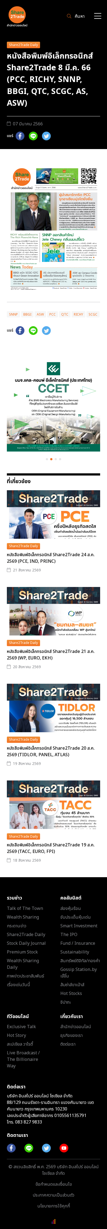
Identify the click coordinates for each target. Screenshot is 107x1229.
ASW (40, 314)
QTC (64, 314)
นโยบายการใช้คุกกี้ (53, 1206)
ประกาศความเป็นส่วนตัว (53, 1195)
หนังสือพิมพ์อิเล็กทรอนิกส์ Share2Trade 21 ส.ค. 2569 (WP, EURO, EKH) (51, 654)
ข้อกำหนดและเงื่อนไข (53, 1184)
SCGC (93, 314)
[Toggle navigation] (98, 16)
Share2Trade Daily (23, 45)
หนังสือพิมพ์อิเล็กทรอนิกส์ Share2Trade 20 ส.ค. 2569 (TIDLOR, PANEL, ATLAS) (51, 751)
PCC (52, 314)
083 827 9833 (28, 1122)
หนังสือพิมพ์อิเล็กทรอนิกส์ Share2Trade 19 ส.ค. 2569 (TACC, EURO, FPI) (51, 848)
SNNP (13, 314)
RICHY (78, 314)
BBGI (27, 314)
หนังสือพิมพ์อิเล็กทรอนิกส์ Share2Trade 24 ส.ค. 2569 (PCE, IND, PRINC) (51, 558)
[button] (47, 459)
